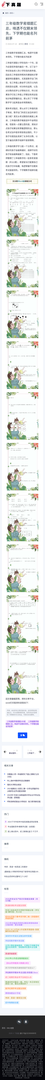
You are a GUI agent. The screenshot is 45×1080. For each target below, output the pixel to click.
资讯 (11, 13)
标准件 (17, 1049)
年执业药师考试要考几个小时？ (16, 876)
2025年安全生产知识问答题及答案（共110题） (21, 900)
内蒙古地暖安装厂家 (17, 1065)
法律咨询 (34, 1046)
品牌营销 (7, 1047)
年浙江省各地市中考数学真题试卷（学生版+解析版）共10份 (22, 911)
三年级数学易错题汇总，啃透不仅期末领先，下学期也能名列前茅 (22, 723)
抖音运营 (27, 1078)
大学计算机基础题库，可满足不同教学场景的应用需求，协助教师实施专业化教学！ (22, 947)
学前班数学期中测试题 (14, 941)
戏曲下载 (8, 1046)
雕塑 (19, 1076)
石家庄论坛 (24, 1049)
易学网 (29, 1076)
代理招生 (37, 1040)
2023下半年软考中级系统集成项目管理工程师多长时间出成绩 (24, 822)
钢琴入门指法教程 (29, 1051)
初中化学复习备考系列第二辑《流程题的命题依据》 (22, 917)
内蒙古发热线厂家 (31, 1063)
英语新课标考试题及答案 (15, 905)
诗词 (32, 1069)
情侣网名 (25, 1044)
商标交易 (15, 1047)
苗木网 (16, 1071)
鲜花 (36, 1069)
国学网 (40, 1047)
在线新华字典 (9, 1051)
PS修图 (10, 1042)
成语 (15, 1076)
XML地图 (10, 1028)
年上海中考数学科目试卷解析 (18, 781)
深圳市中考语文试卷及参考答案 (18, 936)
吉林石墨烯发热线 (8, 1053)
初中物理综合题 (11, 1003)
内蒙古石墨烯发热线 (17, 1063)
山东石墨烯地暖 (23, 1060)
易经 (31, 1040)
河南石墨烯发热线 (8, 1062)
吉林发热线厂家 (20, 1053)
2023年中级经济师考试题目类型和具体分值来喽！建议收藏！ (21, 924)
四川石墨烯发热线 (28, 1067)
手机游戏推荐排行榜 (33, 1072)
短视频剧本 (10, 1049)
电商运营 (39, 1051)
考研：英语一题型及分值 (15, 998)
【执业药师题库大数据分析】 (17, 963)
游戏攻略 (22, 1040)
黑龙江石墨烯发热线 (26, 1056)
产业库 (22, 1042)
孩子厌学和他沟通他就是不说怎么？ (20, 968)
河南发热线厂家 (20, 1062)
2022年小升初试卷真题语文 (17, 958)
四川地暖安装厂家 (24, 1069)
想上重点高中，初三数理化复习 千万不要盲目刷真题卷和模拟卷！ (24, 831)
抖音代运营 (14, 1040)
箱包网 (36, 1049)
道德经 (21, 1071)
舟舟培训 (9, 1074)
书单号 (26, 1047)
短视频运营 (18, 1078)
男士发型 (15, 1046)
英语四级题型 (11, 954)
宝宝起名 (17, 1042)
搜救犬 (36, 1042)
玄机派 (28, 1046)
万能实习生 (33, 1047)
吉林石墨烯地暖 (32, 1053)
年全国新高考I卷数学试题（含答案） (22, 827)
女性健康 (23, 1072)
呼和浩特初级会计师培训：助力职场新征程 (23, 802)
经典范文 (32, 1044)
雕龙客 (24, 1076)
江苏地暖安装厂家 (15, 1067)
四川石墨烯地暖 (11, 1069)
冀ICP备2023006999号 (28, 1033)
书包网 (31, 1049)
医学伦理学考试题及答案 (15, 988)
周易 (27, 1040)
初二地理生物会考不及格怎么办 (18, 977)
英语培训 (37, 1074)
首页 (6, 13)
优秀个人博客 (37, 1076)
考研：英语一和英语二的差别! (16, 867)
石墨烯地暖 (18, 1051)
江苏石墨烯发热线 (31, 1065)
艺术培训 (16, 1074)
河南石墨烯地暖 (32, 1062)
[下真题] (11, 4)
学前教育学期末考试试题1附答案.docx (21, 973)
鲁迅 (3, 1049)
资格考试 (30, 1074)
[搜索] (36, 4)
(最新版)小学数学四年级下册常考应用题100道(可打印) (22, 872)
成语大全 (23, 1074)
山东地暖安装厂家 (36, 1060)
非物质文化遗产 (16, 1044)
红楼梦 (26, 1071)
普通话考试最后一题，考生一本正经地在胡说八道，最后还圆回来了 (22, 983)
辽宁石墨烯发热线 (17, 1055)
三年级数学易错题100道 (16, 721)
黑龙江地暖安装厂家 (26, 1058)
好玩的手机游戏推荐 (11, 1072)
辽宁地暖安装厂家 (12, 1056)
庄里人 (20, 1047)
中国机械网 (34, 1071)
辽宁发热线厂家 (29, 1055)
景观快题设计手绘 (12, 993)
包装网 (10, 1076)
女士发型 (22, 1046)
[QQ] (25, 1021)
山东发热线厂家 (12, 1060)
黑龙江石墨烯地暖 (12, 1058)
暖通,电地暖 (8, 1071)
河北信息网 (30, 1042)
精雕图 (7, 1044)
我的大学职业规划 (14, 785)
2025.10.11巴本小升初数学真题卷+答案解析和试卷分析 (22, 930)
